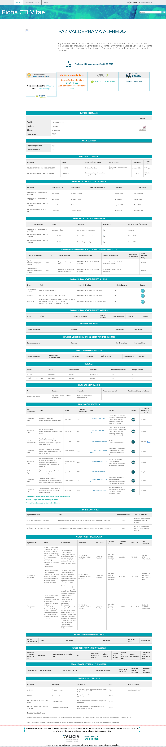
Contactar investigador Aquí (36, 713)
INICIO (18, 2)
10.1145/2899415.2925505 (97, 490)
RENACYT (47, 2)
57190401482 (72, 83)
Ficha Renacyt (43, 88)
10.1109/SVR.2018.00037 (97, 472)
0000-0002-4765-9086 (104, 81)
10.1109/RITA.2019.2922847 (98, 442)
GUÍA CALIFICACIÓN (32, 2)
